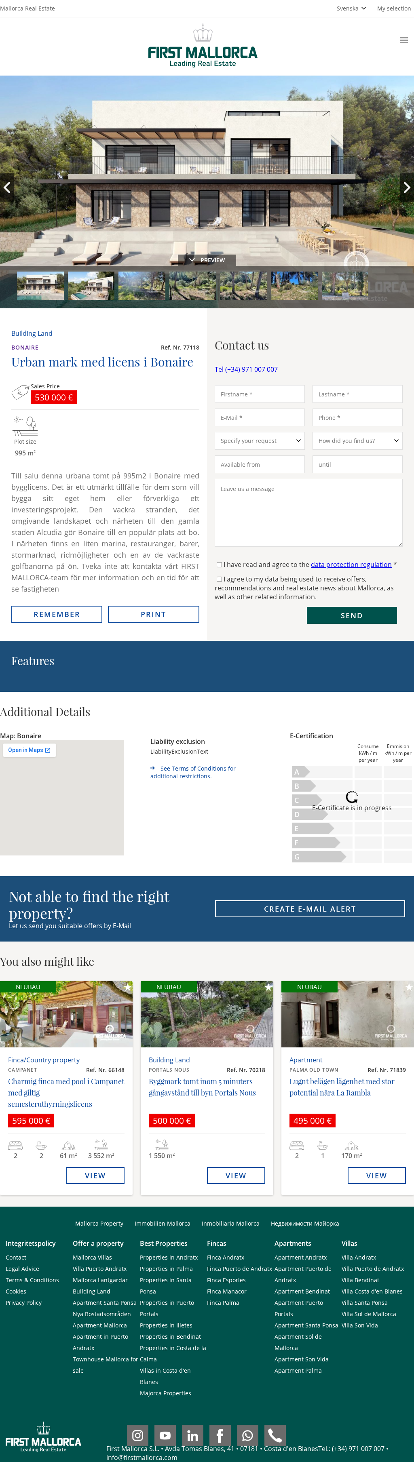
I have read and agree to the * (310, 564)
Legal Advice (22, 1268)
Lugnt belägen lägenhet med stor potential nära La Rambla (342, 1087)
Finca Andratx (225, 1257)
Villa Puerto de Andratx (373, 1268)
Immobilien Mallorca (162, 1223)
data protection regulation (351, 564)
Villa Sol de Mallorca (369, 1314)
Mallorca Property (99, 1223)
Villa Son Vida (360, 1325)
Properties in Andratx (169, 1257)
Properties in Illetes (166, 1325)
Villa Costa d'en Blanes (372, 1291)
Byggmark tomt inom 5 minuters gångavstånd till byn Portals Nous (202, 1087)
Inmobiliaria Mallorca (231, 1223)
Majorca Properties (165, 1393)
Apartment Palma (298, 1370)
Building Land (91, 1291)
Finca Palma (223, 1302)
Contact (16, 1257)
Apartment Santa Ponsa (105, 1302)
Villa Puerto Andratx (100, 1268)
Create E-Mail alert (310, 909)
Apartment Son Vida (302, 1359)
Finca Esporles (226, 1280)
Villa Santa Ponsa (365, 1302)
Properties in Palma (166, 1268)
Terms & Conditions (32, 1280)
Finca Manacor (227, 1291)
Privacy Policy (24, 1302)
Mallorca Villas (92, 1257)
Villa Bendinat (360, 1280)
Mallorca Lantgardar (100, 1280)
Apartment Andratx (301, 1257)
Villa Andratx (359, 1257)
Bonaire (25, 347)
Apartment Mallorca (100, 1325)
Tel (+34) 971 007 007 (246, 369)
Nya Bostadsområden (102, 1314)
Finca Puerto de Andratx (239, 1268)
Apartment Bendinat (302, 1291)
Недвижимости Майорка (305, 1223)
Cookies (16, 1291)
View (95, 1175)
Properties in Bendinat (170, 1336)
